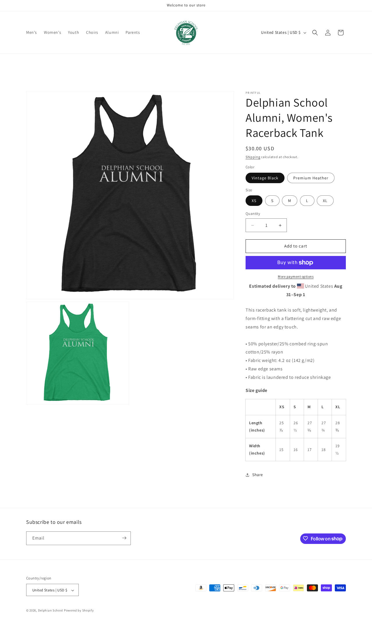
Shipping (253, 157)
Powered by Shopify (79, 611)
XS (254, 201)
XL (325, 201)
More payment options (296, 276)
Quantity (253, 213)
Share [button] (257, 474)
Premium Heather (310, 178)
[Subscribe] (124, 538)
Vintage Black (265, 178)
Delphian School (50, 611)
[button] (315, 32)
